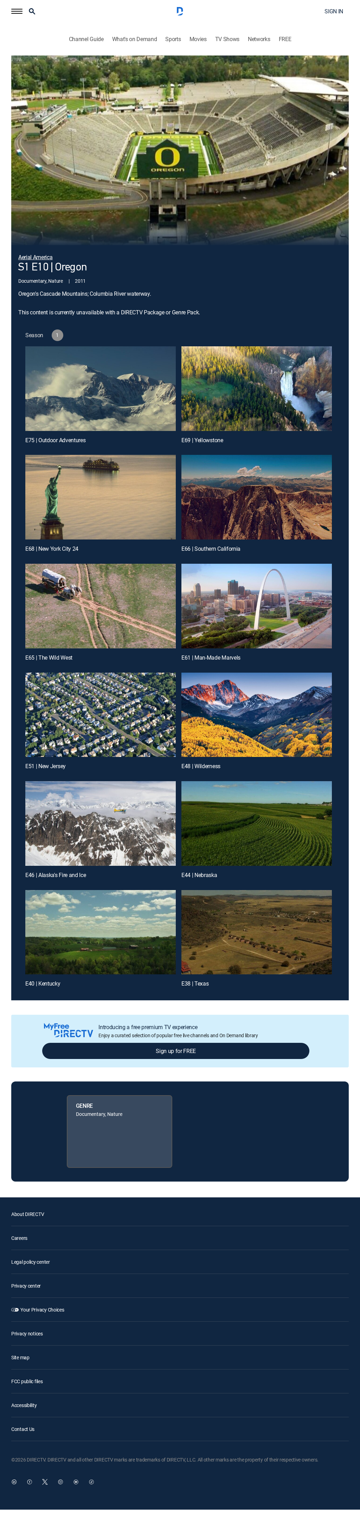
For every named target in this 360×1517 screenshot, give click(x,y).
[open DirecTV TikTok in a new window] (91, 1482)
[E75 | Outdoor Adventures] (100, 388)
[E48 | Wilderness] (256, 715)
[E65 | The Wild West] (100, 606)
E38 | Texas (194, 983)
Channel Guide (86, 39)
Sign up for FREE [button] (176, 1051)
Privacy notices (27, 1333)
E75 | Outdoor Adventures (55, 440)
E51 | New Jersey (45, 766)
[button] (16, 11)
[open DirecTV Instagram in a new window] (60, 1482)
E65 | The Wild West (48, 657)
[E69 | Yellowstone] (256, 388)
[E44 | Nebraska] (256, 823)
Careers (19, 1238)
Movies (198, 39)
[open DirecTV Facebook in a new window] (29, 1482)
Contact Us (22, 1429)
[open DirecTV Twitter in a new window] (45, 1482)
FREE (285, 39)
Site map (20, 1357)
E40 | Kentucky (42, 983)
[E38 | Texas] (256, 932)
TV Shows (227, 39)
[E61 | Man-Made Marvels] (256, 606)
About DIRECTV (27, 1214)
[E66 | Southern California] (256, 497)
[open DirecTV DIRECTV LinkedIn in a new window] (14, 1482)
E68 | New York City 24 (51, 548)
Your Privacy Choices (42, 1309)
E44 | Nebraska (199, 875)
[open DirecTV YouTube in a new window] (76, 1482)
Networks (259, 39)
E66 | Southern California (210, 548)
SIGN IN (333, 11)
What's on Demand (134, 39)
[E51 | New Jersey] (100, 715)
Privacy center (26, 1285)
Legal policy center (30, 1261)
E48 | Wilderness (200, 766)
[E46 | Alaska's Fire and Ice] (100, 823)
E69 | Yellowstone (202, 440)
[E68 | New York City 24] (100, 497)
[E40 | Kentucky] (100, 932)
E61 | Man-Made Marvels (210, 657)
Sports (173, 39)
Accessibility (24, 1405)
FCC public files (27, 1381)
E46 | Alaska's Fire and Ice (55, 875)
